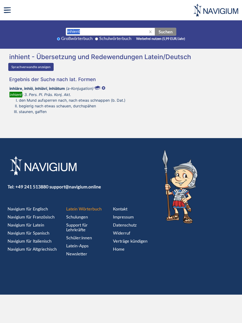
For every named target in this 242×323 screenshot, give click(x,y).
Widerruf (121, 233)
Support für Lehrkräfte (77, 227)
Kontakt (120, 209)
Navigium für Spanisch (28, 233)
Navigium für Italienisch (30, 241)
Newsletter (76, 254)
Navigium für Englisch (28, 209)
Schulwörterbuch (115, 39)
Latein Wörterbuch (84, 209)
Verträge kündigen (130, 241)
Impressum (123, 217)
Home (119, 249)
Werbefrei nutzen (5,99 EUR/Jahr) (160, 39)
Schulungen (77, 217)
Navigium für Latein (26, 225)
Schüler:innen (79, 238)
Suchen (166, 31)
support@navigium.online (75, 186)
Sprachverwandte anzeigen (31, 67)
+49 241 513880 (31, 186)
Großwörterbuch (77, 39)
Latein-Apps (77, 246)
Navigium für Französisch (31, 217)
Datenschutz (125, 225)
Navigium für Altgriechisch (32, 249)
